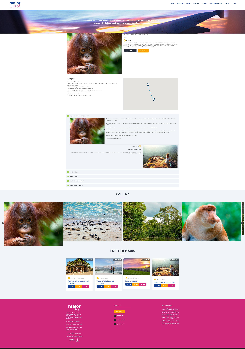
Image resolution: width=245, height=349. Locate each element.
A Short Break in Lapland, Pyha (164, 282)
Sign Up (227, 3)
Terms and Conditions (77, 336)
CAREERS (204, 3)
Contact (196, 3)
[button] (148, 85)
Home (172, 3)
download (143, 50)
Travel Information (216, 3)
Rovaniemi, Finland (161, 279)
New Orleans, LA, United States (77, 278)
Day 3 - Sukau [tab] (73, 176)
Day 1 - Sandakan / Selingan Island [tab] (79, 116)
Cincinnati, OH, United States (134, 278)
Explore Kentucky (131, 281)
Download (119, 311)
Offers (188, 3)
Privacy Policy (70, 336)
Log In (234, 3)
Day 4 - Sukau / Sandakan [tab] (77, 181)
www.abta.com (69, 330)
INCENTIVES (180, 3)
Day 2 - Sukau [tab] (73, 172)
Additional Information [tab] (76, 185)
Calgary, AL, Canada (103, 278)
